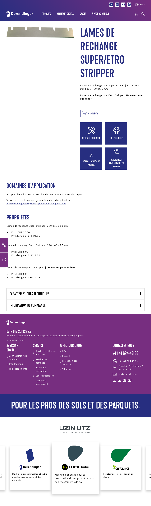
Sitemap (66, 369)
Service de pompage (41, 361)
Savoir (83, 14)
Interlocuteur (16, 364)
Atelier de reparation (41, 369)
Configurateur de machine (18, 357)
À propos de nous (100, 14)
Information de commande (28, 306)
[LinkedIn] (117, 4)
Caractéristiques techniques (29, 294)
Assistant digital (65, 14)
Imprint (66, 356)
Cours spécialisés (45, 376)
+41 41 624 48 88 (125, 353)
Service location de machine (46, 353)
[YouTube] (111, 4)
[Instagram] (123, 4)
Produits (46, 14)
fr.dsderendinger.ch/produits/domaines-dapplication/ (36, 204)
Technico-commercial (42, 382)
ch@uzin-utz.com (128, 374)
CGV (64, 351)
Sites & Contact (17, 340)
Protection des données (69, 362)
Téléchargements (18, 369)
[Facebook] (129, 4)
